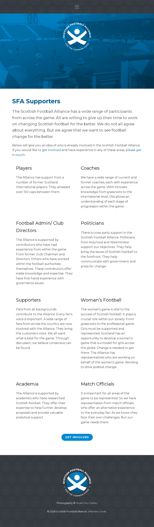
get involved (51, 150)
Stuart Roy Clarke (86, 503)
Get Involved (77, 437)
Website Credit (97, 511)
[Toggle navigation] (77, 7)
